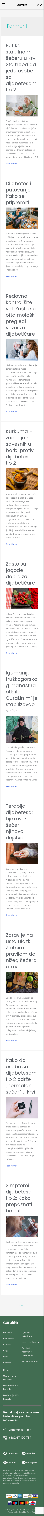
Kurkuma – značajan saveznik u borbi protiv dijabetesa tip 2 (20, 447)
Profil (5, 1356)
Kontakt (7, 1362)
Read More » (11, 163)
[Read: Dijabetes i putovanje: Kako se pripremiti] (22, 218)
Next (22, 1305)
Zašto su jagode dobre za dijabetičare (20, 573)
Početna (7, 1332)
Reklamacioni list (30, 1361)
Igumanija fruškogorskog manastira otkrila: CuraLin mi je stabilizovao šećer (21, 691)
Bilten (6, 1370)
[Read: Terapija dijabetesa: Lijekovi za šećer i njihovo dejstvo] (22, 853)
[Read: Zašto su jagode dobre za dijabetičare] (22, 598)
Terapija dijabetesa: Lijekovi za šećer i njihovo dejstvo (19, 822)
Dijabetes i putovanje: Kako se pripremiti (19, 193)
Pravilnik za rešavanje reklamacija (27, 1352)
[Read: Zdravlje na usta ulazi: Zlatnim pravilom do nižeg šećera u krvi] (22, 982)
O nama (7, 1344)
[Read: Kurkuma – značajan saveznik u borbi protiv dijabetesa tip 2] (22, 478)
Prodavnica (9, 1338)
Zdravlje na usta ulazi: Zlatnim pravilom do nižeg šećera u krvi (21, 951)
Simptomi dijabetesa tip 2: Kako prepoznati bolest (19, 1198)
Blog (5, 1350)
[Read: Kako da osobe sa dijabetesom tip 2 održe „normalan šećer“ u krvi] (22, 1107)
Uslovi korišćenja (30, 1342)
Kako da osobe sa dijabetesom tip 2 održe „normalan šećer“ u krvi (21, 1076)
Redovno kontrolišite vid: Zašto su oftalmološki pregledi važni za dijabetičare (21, 315)
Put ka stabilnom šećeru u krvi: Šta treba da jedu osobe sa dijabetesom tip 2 (22, 67)
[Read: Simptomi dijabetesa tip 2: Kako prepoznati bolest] (22, 1226)
